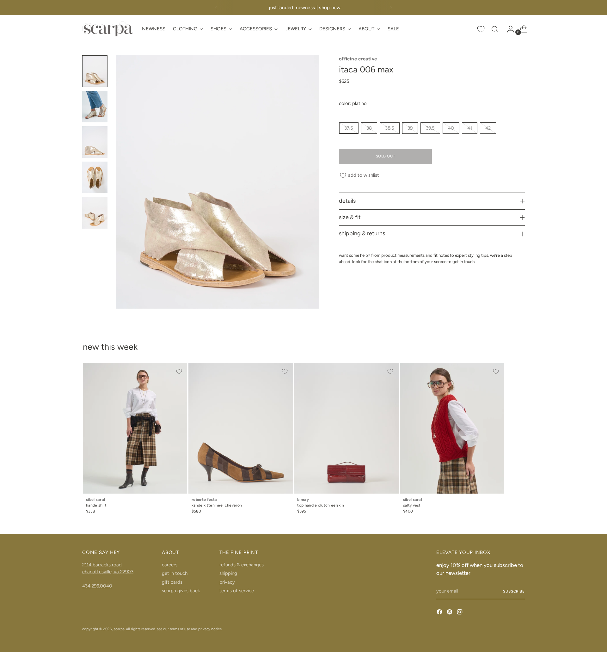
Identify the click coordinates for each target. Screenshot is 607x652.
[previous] (216, 7)
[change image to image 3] (94, 142)
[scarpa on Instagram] (460, 613)
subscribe (514, 591)
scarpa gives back (181, 591)
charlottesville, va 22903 (107, 572)
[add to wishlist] (179, 371)
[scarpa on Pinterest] (450, 613)
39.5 (430, 128)
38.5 (389, 128)
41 (469, 128)
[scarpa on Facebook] (440, 613)
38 (369, 128)
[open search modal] (494, 29)
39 (410, 128)
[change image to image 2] (94, 106)
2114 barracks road (102, 565)
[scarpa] (107, 29)
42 (488, 128)
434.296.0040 (97, 586)
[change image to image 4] (94, 177)
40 (451, 128)
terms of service (236, 591)
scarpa (119, 629)
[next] (391, 7)
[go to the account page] (508, 29)
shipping (228, 573)
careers (169, 565)
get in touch (174, 573)
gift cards (172, 582)
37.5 (348, 128)
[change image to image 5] (94, 213)
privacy (227, 582)
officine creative (358, 59)
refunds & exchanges (241, 565)
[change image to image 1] (94, 71)
